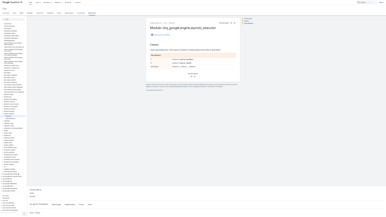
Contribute (81, 13)
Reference (92, 13)
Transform (39, 13)
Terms (90, 204)
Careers (78, 2)
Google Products (70, 204)
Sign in (381, 2)
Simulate (30, 13)
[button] (13, 94)
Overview (5, 13)
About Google (56, 204)
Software (57, 2)
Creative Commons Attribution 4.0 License (200, 84)
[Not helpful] (234, 23)
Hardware (47, 2)
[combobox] (367, 2)
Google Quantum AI (155, 23)
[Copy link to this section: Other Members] (163, 55)
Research (68, 2)
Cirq (30, 2)
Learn (37, 2)
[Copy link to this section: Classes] (161, 45)
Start (14, 13)
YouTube (32, 196)
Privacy (81, 204)
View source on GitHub (162, 35)
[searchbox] (13, 19)
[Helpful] (231, 23)
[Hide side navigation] (24, 213)
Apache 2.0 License (151, 86)
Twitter (31, 193)
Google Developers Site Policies (178, 86)
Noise (59, 13)
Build (21, 13)
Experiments (69, 13)
